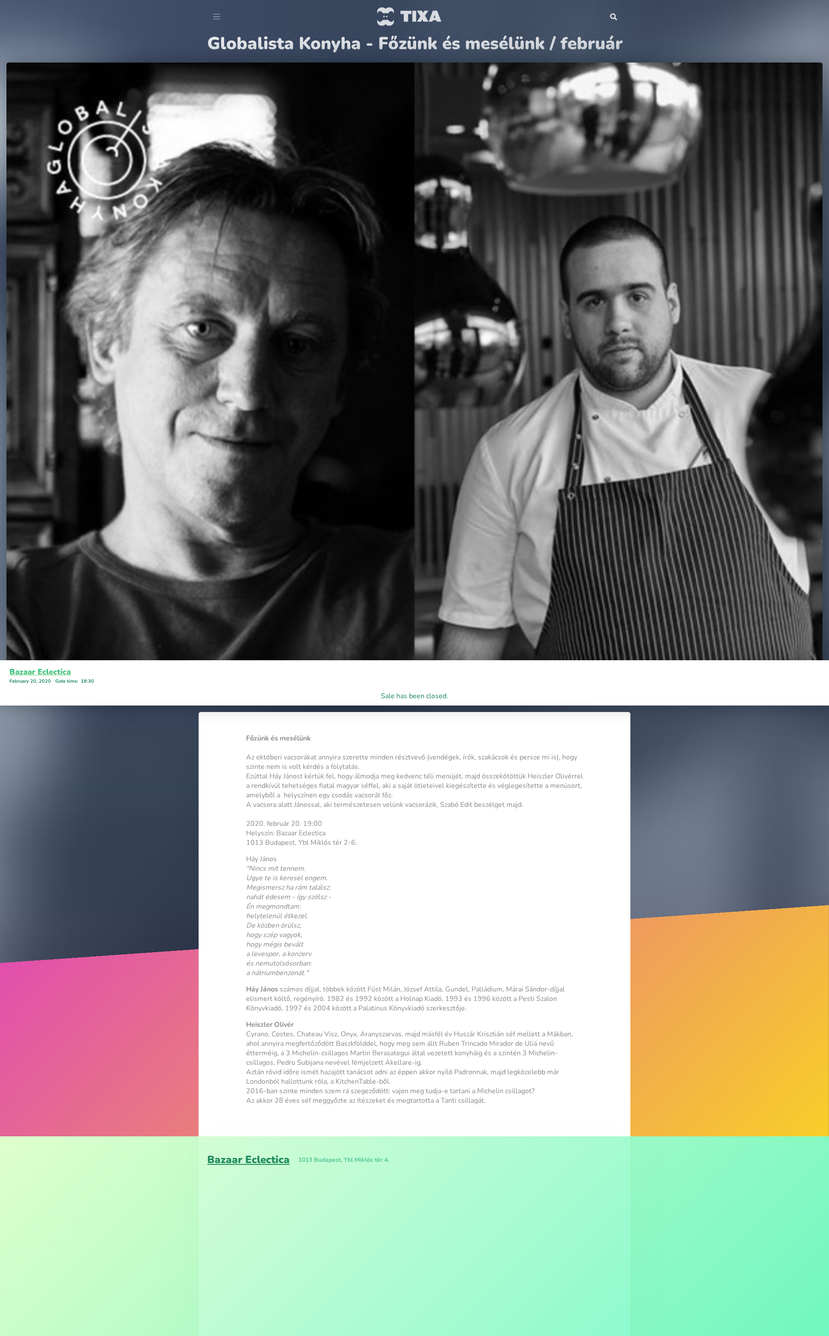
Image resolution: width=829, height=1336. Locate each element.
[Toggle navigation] (217, 17)
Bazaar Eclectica (40, 672)
